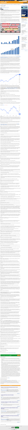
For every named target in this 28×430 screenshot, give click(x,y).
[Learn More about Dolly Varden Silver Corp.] (24, 7)
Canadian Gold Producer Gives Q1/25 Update (24, 25)
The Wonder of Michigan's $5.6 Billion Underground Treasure (24, 31)
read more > (18, 393)
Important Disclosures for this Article (5, 7)
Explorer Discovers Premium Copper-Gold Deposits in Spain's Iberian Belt (24, 38)
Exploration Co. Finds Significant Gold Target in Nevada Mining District (24, 45)
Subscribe (16, 0)
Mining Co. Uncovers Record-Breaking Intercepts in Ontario (9, 387)
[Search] (27, 1)
